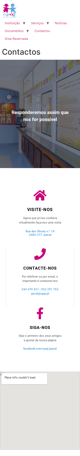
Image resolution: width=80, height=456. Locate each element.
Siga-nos (40, 327)
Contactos (42, 31)
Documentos (14, 31)
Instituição (12, 23)
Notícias (61, 23)
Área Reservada (16, 39)
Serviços (37, 23)
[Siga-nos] (40, 313)
